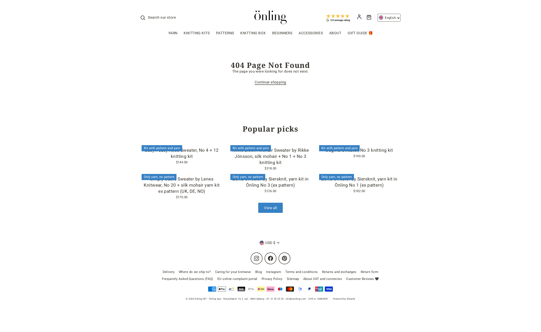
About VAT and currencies (322, 279)
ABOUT (335, 33)
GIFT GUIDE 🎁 (360, 33)
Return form (369, 272)
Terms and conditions (301, 272)
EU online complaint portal (237, 279)
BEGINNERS (282, 33)
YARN (173, 33)
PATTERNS (225, 33)
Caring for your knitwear (233, 272)
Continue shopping (270, 82)
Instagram (273, 272)
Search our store (162, 17)
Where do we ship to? (195, 272)
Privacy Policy (272, 279)
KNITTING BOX (253, 33)
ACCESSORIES (311, 33)
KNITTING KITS (197, 33)
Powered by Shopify (344, 299)
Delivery (169, 272)
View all (270, 208)
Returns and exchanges (339, 272)
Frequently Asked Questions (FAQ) (187, 279)
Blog (258, 272)
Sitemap (293, 279)
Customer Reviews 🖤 (362, 279)
